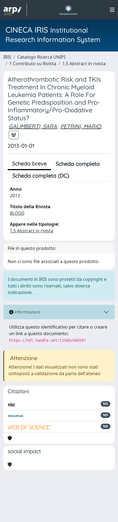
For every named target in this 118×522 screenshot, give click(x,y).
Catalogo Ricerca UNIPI (41, 57)
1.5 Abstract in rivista (84, 64)
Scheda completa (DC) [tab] (40, 175)
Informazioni (26, 312)
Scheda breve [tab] (29, 163)
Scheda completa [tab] (78, 163)
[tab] (78, 175)
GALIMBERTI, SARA (33, 126)
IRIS (7, 57)
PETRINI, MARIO (80, 126)
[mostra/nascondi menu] (112, 10)
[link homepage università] (68, 9)
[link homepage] (15, 9)
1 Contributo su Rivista (32, 64)
